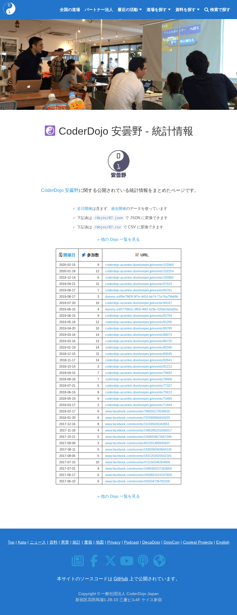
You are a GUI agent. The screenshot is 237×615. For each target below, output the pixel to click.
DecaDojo (151, 542)
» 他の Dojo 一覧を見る (118, 239)
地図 (100, 542)
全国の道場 (70, 9)
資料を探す (185, 9)
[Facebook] (94, 564)
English (222, 542)
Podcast (131, 542)
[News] (78, 564)
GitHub (121, 578)
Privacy (114, 542)
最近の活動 (128, 9)
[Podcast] (144, 564)
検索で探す (219, 9)
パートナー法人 (99, 9)
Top (11, 542)
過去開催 (118, 208)
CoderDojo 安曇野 (60, 190)
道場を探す (157, 9)
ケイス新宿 (152, 599)
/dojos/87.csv (108, 227)
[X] (111, 564)
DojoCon (171, 542)
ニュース (38, 542)
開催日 (69, 255)
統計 (77, 542)
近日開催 (84, 208)
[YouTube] (127, 564)
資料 (53, 542)
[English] (159, 564)
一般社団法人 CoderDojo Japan (130, 593)
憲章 (65, 542)
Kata (22, 542)
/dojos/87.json (109, 218)
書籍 (88, 542)
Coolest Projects (198, 542)
